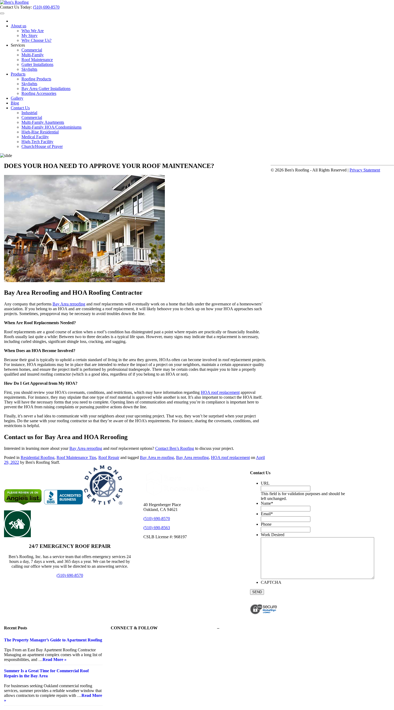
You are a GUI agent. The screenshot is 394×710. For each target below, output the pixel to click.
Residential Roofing (37, 457)
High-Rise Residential (40, 132)
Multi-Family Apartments (42, 122)
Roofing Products (36, 79)
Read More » (54, 659)
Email (267, 513)
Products (18, 74)
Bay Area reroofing (69, 304)
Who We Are (32, 30)
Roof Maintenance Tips (76, 457)
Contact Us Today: (16, 7)
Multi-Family (32, 55)
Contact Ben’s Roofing (174, 448)
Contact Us (20, 108)
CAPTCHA (271, 582)
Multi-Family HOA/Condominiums (51, 127)
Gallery (17, 98)
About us (18, 26)
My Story (29, 35)
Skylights (29, 69)
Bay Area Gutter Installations (45, 88)
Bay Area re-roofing (157, 457)
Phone (266, 524)
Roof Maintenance (37, 59)
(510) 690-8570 (46, 7)
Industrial (29, 112)
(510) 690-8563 (156, 527)
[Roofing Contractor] (14, 2)
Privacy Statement (365, 170)
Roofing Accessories (38, 93)
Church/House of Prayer (42, 146)
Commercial (31, 50)
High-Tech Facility (37, 141)
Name (267, 503)
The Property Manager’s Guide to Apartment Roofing (53, 640)
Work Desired (272, 534)
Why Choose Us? (36, 40)
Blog (15, 103)
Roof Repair (108, 457)
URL (265, 483)
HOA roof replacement (220, 392)
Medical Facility (35, 136)
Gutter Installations (37, 64)
